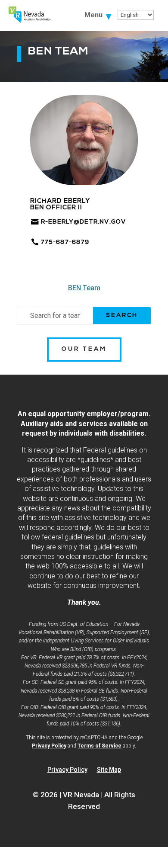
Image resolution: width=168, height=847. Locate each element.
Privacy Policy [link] (49, 746)
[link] (29, 20)
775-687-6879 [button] (65, 242)
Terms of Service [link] (99, 746)
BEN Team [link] (84, 288)
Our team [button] (84, 349)
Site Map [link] (109, 770)
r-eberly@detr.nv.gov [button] (83, 222)
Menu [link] (93, 15)
